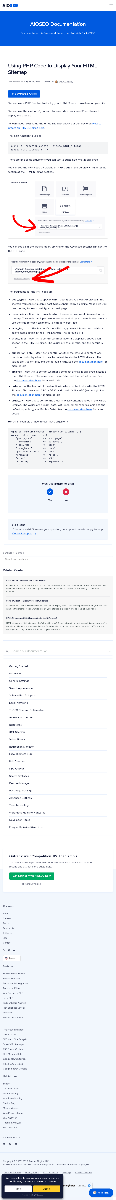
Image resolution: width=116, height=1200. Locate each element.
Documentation (11, 1089)
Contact (7, 943)
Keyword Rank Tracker (14, 974)
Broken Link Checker (13, 1018)
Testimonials (9, 928)
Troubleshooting (19, 805)
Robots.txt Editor (11, 988)
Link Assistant (17, 761)
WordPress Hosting (12, 1098)
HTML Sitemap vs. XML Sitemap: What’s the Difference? (31, 618)
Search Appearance (21, 688)
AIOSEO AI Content (21, 717)
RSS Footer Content (13, 1049)
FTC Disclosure (50, 1172)
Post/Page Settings (20, 790)
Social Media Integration (15, 983)
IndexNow (8, 1013)
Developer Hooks (19, 820)
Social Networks (18, 703)
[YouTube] (14, 950)
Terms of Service (12, 1172)
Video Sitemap (17, 739)
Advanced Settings (20, 798)
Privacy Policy (32, 1172)
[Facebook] (9, 950)
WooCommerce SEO (13, 993)
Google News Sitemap (14, 1059)
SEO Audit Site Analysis (15, 1039)
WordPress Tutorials (13, 1113)
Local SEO (8, 998)
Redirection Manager (21, 746)
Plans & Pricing (10, 1093)
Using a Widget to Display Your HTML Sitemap (27, 601)
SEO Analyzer (10, 1118)
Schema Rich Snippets (22, 695)
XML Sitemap (17, 732)
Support (7, 1084)
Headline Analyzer (12, 1123)
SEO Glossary (10, 1128)
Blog (5, 938)
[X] (4, 950)
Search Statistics (19, 776)
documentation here (91, 361)
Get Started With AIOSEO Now (32, 876)
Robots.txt (15, 725)
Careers (7, 918)
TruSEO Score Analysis (14, 1003)
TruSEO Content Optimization (26, 710)
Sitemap (66, 1172)
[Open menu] (111, 5)
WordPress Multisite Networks (27, 812)
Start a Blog (9, 1103)
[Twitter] (4, 1144)
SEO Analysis (16, 768)
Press (6, 923)
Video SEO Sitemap (13, 1064)
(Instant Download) (32, 884)
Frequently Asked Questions (26, 827)
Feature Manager (19, 783)
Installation (15, 673)
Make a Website (11, 1108)
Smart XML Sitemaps (13, 1044)
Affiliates (7, 933)
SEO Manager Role (12, 1054)
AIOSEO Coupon (83, 1172)
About (6, 914)
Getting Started (18, 666)
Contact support (22, 533)
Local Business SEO (20, 754)
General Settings (19, 681)
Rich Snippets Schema (14, 1008)
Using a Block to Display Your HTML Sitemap (26, 580)
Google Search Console (15, 1069)
